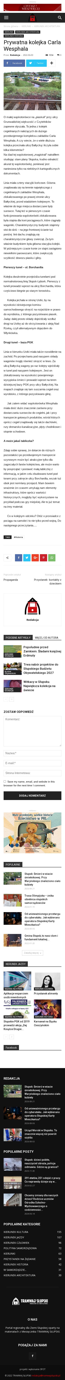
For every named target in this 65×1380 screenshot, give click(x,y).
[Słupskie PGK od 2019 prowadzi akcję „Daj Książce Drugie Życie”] (17, 1008)
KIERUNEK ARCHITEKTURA (47, 26)
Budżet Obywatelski (10, 672)
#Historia (18, 537)
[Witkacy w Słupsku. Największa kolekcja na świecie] (13, 686)
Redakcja (15, 55)
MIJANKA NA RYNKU (13, 989)
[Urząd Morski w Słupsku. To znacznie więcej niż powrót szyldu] (13, 1135)
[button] (60, 18)
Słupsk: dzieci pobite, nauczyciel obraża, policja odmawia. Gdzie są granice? (41, 1163)
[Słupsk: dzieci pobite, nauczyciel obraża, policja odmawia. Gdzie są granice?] (13, 1164)
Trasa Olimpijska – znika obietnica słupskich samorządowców (39, 899)
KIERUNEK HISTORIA (14, 36)
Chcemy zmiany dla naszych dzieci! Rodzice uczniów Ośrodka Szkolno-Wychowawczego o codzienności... (41, 1202)
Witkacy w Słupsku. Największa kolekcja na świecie (39, 686)
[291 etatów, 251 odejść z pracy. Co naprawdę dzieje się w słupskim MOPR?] (13, 1182)
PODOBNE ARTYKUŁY (18, 637)
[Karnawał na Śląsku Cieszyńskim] (48, 1008)
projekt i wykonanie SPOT (33, 1369)
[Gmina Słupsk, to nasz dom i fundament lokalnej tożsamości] (13, 940)
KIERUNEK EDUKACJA (9, 655)
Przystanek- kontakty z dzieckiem (47, 581)
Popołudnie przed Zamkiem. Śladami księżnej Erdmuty (42, 651)
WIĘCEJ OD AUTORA (46, 637)
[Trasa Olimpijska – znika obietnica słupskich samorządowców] (13, 900)
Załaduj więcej (31, 952)
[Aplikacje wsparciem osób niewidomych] (17, 981)
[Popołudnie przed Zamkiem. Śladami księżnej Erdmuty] (13, 651)
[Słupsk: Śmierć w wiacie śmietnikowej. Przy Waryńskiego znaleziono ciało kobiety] (13, 878)
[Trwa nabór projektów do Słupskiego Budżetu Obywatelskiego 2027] (13, 668)
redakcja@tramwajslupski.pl (46, 1375)
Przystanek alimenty (46, 993)
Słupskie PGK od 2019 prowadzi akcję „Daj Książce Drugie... (16, 1025)
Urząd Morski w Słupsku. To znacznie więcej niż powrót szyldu (41, 1134)
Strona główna (11, 26)
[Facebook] (32, 1356)
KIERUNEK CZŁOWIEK (44, 989)
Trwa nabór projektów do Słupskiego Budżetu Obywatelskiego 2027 (40, 669)
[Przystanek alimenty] (48, 981)
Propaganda (11, 579)
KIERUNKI (26, 26)
